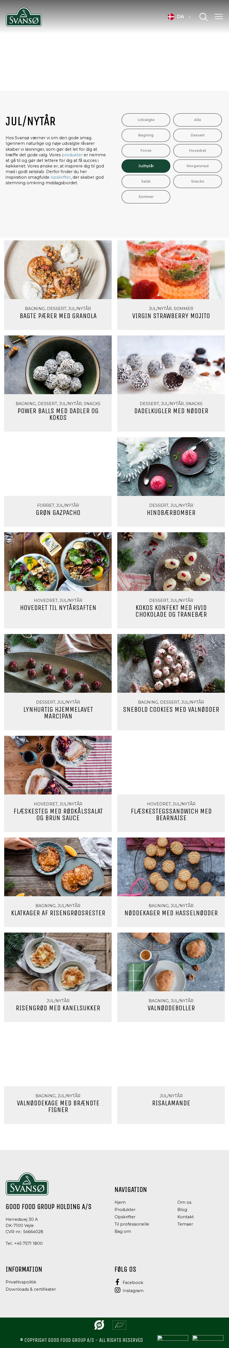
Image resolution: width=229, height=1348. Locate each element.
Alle (197, 120)
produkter (72, 154)
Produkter (125, 1209)
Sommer (146, 197)
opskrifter (61, 177)
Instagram (133, 1290)
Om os (184, 1202)
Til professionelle (132, 1224)
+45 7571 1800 (28, 1243)
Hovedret (197, 150)
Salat (146, 181)
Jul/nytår (146, 166)
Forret (145, 150)
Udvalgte (146, 120)
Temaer (185, 1224)
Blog (182, 1209)
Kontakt (185, 1216)
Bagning (146, 135)
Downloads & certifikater (31, 1289)
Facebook (133, 1282)
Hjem (120, 1202)
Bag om (123, 1231)
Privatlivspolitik (21, 1282)
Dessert (198, 135)
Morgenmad (198, 166)
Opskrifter (125, 1216)
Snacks (197, 181)
